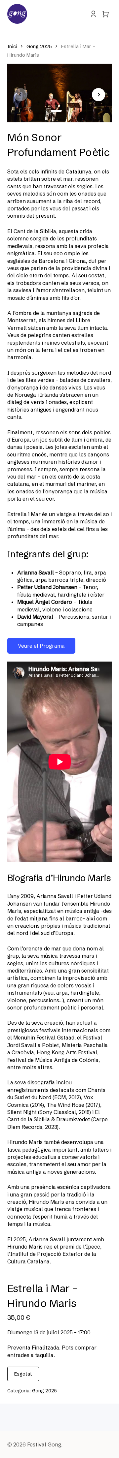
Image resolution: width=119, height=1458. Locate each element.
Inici (12, 46)
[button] (56, 111)
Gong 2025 (39, 46)
